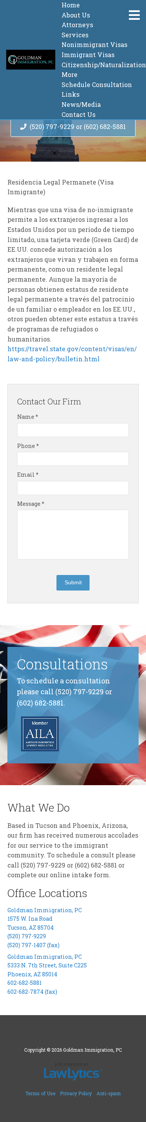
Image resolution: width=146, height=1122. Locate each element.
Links (70, 94)
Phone (28, 445)
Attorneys (77, 25)
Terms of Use (40, 1093)
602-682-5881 (24, 982)
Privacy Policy (76, 1093)
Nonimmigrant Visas (94, 44)
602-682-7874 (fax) (32, 991)
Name (27, 416)
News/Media (81, 104)
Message (30, 503)
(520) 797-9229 (26, 936)
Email (28, 474)
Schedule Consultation (97, 84)
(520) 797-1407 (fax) (33, 945)
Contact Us (78, 114)
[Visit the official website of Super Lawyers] (40, 712)
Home (71, 5)
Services (75, 35)
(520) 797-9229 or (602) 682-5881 (78, 126)
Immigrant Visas (88, 55)
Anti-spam (109, 1093)
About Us (76, 15)
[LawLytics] (73, 1072)
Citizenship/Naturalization (104, 65)
